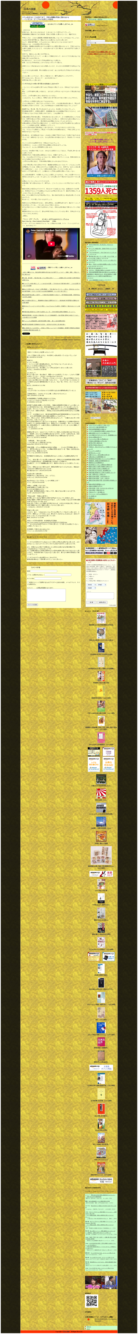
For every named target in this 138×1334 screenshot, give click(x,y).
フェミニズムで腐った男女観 (97, 439)
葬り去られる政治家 (95, 268)
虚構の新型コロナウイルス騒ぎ (98, 433)
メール (29, 575)
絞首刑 (91, 578)
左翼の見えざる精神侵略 (60, 339)
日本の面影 (30, 9)
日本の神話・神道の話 (95, 490)
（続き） (25, 215)
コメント (30, 588)
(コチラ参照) (107, 698)
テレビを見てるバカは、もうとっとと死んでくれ (103, 1253)
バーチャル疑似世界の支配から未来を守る (101, 431)
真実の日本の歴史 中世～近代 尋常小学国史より (103, 480)
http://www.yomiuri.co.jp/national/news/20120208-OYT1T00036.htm (47, 522)
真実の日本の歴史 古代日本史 (98, 476)
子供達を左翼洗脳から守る (96, 441)
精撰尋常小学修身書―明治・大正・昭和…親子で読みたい (101, 728)
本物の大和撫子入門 (94, 486)
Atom (88, 1329)
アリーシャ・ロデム (76, 337)
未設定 (91, 498)
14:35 (65, 337)
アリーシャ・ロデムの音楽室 (97, 494)
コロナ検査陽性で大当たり (97, 280)
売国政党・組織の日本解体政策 (98, 460)
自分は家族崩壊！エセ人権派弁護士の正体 (99, 1201)
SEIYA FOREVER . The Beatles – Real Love (101, 244)
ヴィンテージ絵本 (94, 451)
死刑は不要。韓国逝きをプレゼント (99, 581)
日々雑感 (91, 496)
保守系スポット (93, 453)
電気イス (91, 576)
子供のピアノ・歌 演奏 (95, 492)
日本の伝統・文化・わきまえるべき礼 (100, 488)
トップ (51, 339)
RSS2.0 (89, 1327)
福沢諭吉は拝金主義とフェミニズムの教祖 (101, 458)
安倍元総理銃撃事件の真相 (96, 429)
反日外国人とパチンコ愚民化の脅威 (99, 464)
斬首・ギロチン (93, 574)
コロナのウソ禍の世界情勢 (96, 427)
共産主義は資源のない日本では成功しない (101, 472)
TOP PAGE (101, 285)
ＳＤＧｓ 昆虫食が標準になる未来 (99, 270)
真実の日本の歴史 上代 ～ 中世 (98, 478)
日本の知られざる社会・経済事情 (98, 470)
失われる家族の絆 (94, 437)
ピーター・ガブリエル (49, 219)
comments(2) (77, 339)
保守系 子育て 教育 (94, 443)
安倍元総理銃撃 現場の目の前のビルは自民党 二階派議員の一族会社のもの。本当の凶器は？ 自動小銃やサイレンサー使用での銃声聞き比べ (102, 274)
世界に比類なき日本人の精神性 (98, 468)
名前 (28, 571)
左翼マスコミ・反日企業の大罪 (98, 455)
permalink (70, 339)
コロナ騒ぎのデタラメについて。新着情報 (101, 435)
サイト (29, 578)
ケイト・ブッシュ (63, 219)
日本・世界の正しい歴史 (96, 474)
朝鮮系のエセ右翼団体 (95, 462)
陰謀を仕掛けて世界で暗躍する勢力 (99, 466)
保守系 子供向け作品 (95, 445)
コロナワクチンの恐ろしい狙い (98, 425)
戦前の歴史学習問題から (96, 484)
